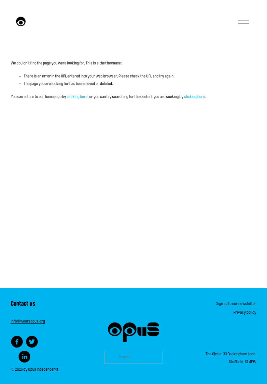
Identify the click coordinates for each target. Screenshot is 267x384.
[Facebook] (17, 342)
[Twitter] (32, 342)
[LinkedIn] (24, 357)
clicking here (77, 97)
